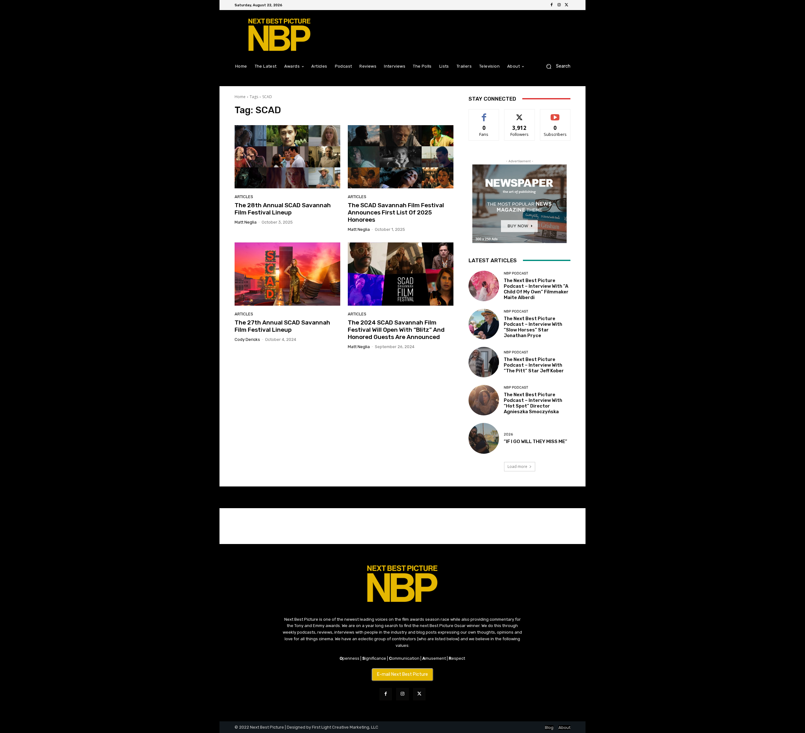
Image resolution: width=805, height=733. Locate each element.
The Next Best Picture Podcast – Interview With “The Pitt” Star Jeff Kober (534, 365)
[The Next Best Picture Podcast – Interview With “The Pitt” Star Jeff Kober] (484, 362)
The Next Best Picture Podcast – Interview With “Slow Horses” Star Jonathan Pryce (533, 327)
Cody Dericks (247, 339)
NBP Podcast (516, 273)
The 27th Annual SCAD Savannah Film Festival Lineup (282, 326)
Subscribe (555, 114)
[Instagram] (559, 5)
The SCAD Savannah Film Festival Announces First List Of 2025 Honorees (396, 212)
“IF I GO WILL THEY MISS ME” (535, 441)
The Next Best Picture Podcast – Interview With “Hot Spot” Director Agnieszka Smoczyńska (533, 403)
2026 (508, 434)
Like (484, 114)
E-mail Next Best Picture (402, 674)
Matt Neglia (246, 222)
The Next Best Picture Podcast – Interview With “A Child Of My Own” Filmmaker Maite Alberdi (536, 289)
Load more (517, 466)
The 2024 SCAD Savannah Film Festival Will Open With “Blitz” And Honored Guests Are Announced (396, 330)
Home (240, 96)
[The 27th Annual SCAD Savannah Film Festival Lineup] (287, 274)
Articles (244, 197)
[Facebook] (551, 5)
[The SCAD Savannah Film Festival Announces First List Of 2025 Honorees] (400, 157)
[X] (566, 5)
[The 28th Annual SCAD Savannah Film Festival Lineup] (287, 157)
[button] (555, 66)
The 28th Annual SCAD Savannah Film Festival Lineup (283, 209)
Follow (519, 114)
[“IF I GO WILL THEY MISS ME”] (484, 438)
